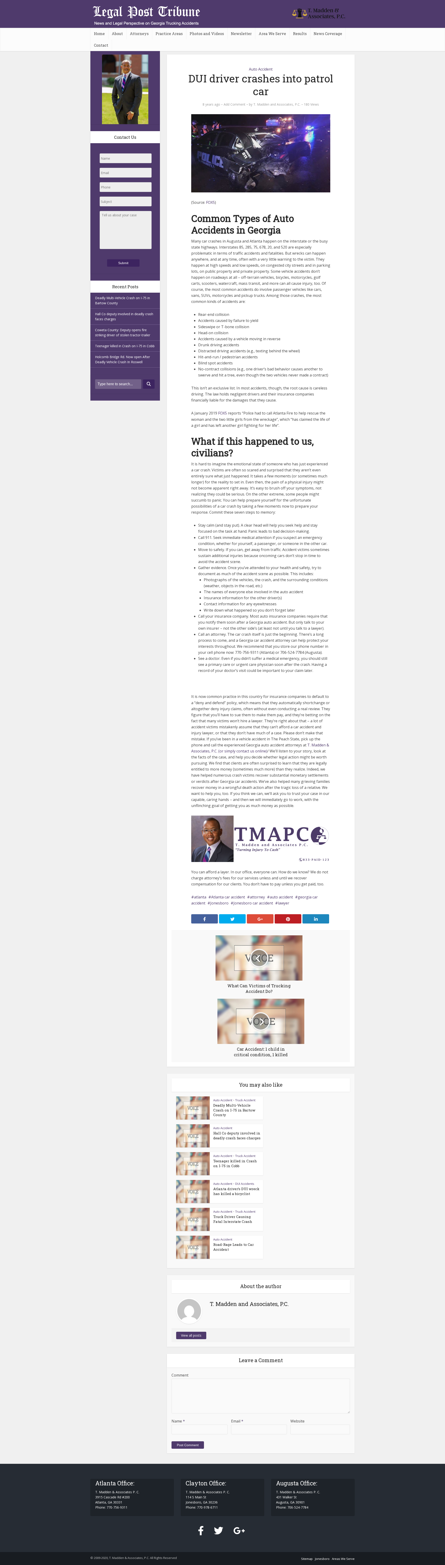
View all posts (191, 1335)
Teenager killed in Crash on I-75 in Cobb (125, 346)
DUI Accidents (244, 1184)
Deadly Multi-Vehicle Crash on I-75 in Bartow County (234, 1110)
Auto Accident (261, 69)
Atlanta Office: (114, 1483)
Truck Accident (245, 1100)
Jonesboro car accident (253, 903)
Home (99, 33)
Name (178, 1421)
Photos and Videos (207, 33)
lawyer (283, 903)
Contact (101, 45)
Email (237, 1421)
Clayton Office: (206, 1483)
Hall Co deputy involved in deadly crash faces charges (237, 1135)
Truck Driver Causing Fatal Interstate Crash (232, 1219)
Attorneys (139, 33)
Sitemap (307, 1559)
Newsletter (241, 33)
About (117, 33)
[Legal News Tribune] (318, 13)
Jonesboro (219, 903)
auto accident (281, 897)
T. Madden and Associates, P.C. (276, 104)
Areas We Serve (343, 1559)
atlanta (200, 897)
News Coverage (328, 33)
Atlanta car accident (228, 897)
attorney (257, 897)
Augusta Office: (296, 1483)
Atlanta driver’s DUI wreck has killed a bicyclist (236, 1191)
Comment (180, 1375)
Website (297, 1421)
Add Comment (234, 104)
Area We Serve (272, 33)
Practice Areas (169, 33)
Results (300, 33)
